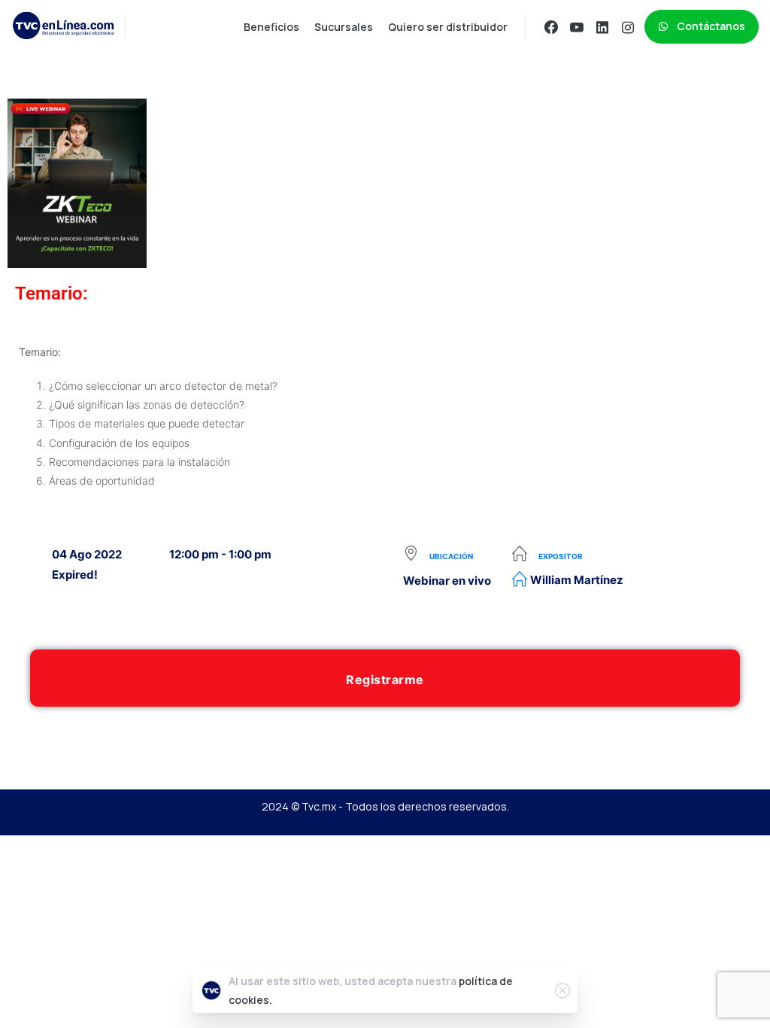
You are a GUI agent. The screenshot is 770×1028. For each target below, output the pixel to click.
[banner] (385, 416)
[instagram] (628, 27)
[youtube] (577, 27)
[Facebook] (551, 27)
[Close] (562, 990)
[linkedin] (602, 27)
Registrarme (385, 679)
